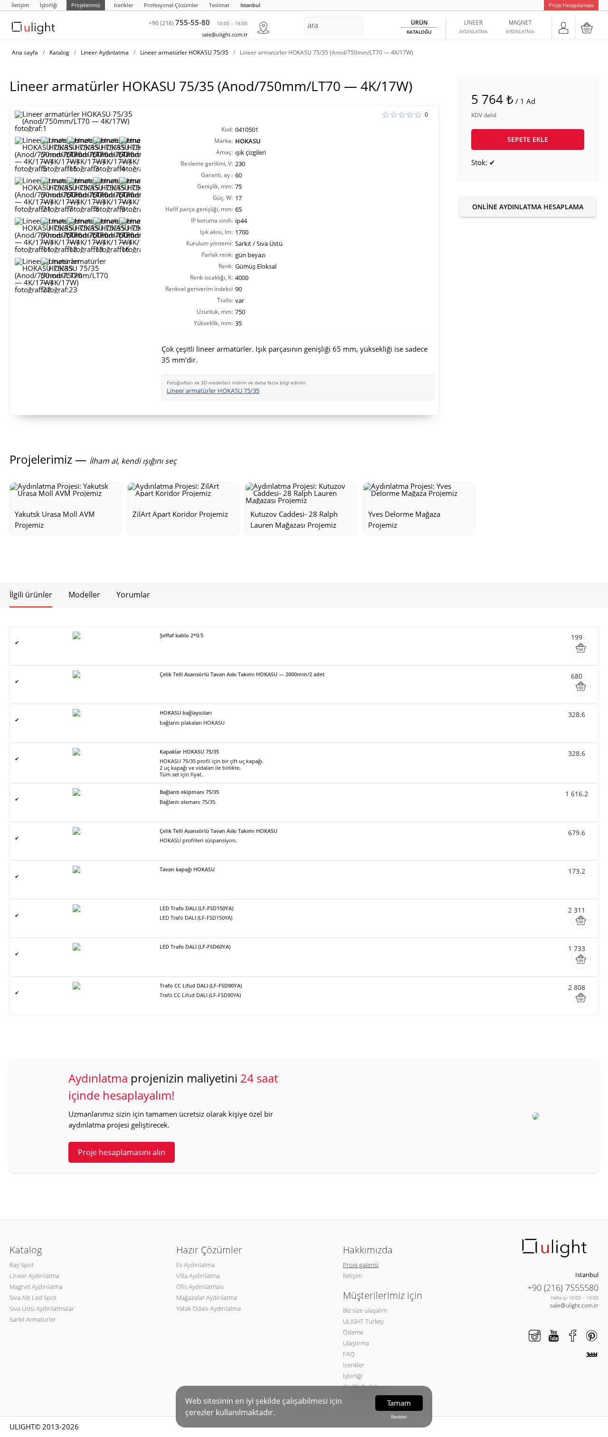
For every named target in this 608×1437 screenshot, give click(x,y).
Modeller (84, 594)
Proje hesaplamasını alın (121, 1152)
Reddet (399, 1416)
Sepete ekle (527, 139)
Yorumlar (133, 594)
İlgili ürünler (31, 594)
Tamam (399, 1403)
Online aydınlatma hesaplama (527, 206)
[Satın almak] (581, 648)
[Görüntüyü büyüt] (78, 121)
